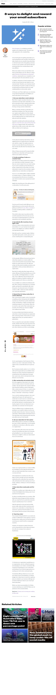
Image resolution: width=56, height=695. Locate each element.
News (2, 0)
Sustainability (20, 3)
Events (5, 0)
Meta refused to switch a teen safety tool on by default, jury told (46, 46)
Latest (11, 3)
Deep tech (15, 3)
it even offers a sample (27, 207)
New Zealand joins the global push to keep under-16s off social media (46, 52)
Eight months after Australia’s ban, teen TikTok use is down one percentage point (46, 30)
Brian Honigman (16, 48)
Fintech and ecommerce (40, 3)
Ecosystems (25, 3)
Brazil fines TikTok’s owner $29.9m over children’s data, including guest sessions (46, 41)
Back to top (33, 596)
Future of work (47, 3)
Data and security (32, 3)
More (52, 3)
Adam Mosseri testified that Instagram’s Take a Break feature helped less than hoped (46, 36)
